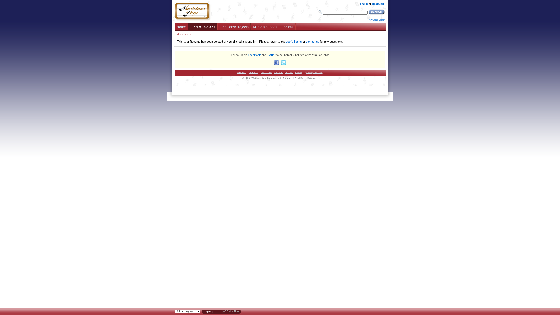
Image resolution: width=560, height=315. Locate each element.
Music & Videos (265, 27)
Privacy (298, 72)
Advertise (241, 72)
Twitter (271, 55)
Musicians (183, 34)
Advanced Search (377, 20)
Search (289, 72)
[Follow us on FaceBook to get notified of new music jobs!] (276, 64)
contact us (312, 41)
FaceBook (254, 55)
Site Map (278, 72)
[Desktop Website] (314, 72)
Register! (378, 3)
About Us (253, 72)
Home (181, 27)
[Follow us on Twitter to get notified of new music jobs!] (283, 64)
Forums (287, 27)
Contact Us (266, 72)
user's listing (294, 41)
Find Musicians (202, 27)
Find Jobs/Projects (234, 27)
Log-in (364, 3)
